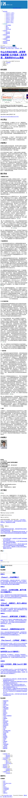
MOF (4, 719)
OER (4, 740)
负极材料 (5, 718)
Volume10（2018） (10, 19)
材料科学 (5, 34)
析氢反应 (5, 746)
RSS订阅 (12, 47)
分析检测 (8, 40)
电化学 (7, 28)
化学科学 (5, 23)
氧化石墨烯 (5, 732)
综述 (4, 729)
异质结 (4, 711)
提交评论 (2, 566)
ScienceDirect (6, 788)
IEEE (4, 782)
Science (4, 786)
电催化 (4, 714)
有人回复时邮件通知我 (7, 565)
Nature (4, 784)
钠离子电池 (5, 707)
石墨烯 (4, 702)
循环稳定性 (5, 725)
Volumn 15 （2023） (10, 12)
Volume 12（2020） (10, 17)
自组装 (4, 733)
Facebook (5, 47)
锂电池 (4, 726)
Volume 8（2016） (10, 22)
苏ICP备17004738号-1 (7, 796)
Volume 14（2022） (10, 14)
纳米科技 (8, 33)
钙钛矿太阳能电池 (7, 715)
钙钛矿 (4, 710)
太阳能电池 (5, 708)
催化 (7, 26)
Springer (5, 790)
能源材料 (8, 37)
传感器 (4, 738)
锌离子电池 (5, 723)
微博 (2, 47)
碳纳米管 (5, 713)
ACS (4, 780)
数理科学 (5, 41)
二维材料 (5, 745)
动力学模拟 (8, 25)
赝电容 (4, 734)
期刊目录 (5, 11)
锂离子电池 (5, 704)
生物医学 (5, 38)
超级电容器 (5, 700)
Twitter (8, 47)
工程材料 (8, 36)
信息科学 (5, 30)
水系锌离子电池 (6, 730)
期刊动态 (5, 766)
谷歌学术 (5, 792)
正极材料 (5, 741)
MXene (4, 706)
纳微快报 (5, 43)
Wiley (4, 791)
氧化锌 (4, 742)
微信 (16, 47)
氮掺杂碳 (5, 748)
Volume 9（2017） (10, 21)
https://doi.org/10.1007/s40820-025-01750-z (10, 116)
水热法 (4, 717)
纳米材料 (5, 722)
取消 (2, 560)
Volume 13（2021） (10, 15)
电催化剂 (5, 737)
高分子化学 (8, 29)
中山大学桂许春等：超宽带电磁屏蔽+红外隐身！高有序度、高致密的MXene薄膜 (14, 55)
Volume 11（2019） (10, 18)
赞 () (2, 524)
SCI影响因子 (6, 789)
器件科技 (8, 32)
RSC (4, 785)
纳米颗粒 (5, 736)
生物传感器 (5, 744)
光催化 (4, 703)
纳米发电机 (5, 721)
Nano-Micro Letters (17, 8)
